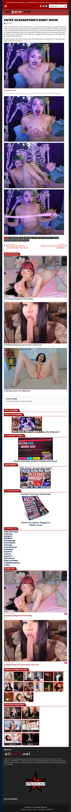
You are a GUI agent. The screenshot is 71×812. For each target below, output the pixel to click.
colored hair (13, 237)
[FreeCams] (35, 65)
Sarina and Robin (11, 560)
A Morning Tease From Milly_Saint (33, 2)
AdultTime (8, 534)
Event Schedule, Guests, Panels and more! (35, 461)
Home (5, 17)
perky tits (42, 237)
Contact (29, 809)
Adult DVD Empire (11, 531)
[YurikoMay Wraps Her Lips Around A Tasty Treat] (35, 322)
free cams (28, 237)
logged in (17, 401)
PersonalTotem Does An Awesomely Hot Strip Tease (17, 246)
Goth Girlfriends (10, 547)
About (23, 809)
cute (20, 237)
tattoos (25, 240)
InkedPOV (8, 551)
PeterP (8, 617)
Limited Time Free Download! (35, 494)
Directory (49, 809)
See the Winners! (50, 431)
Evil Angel (8, 545)
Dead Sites (41, 809)
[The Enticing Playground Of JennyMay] (35, 276)
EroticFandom (9, 543)
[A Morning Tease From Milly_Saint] (35, 368)
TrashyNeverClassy (11, 563)
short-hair (8, 240)
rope (56, 237)
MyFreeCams (9, 558)
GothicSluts (8, 549)
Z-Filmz (7, 565)
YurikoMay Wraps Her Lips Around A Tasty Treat (23, 345)
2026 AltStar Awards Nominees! (35, 468)
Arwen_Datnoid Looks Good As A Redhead (53, 246)
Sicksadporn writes (10, 90)
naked (35, 237)
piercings (50, 237)
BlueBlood (8, 538)
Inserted (7, 554)
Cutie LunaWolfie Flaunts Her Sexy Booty (57, 2)
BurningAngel (9, 540)
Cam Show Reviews (12, 17)
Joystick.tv (8, 556)
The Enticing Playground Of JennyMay (18, 299)
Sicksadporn (15, 27)
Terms (35, 809)
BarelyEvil (8, 536)
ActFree (9, 23)
